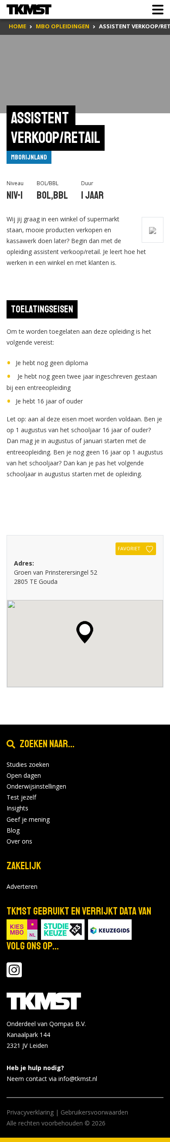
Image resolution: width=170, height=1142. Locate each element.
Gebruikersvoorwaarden (94, 1112)
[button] (85, 632)
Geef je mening (28, 819)
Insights (17, 808)
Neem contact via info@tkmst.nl (52, 1078)
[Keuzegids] (110, 929)
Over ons (19, 841)
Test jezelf (21, 797)
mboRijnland (29, 157)
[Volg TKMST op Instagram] (14, 974)
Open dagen (24, 775)
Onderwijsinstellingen (36, 786)
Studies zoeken (28, 764)
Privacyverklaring (30, 1112)
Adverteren (22, 886)
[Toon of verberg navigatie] (155, 9)
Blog (13, 830)
